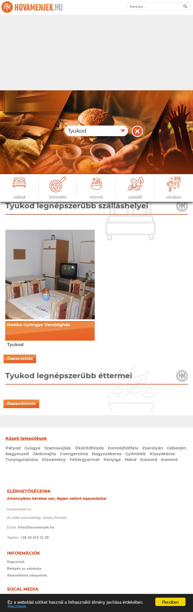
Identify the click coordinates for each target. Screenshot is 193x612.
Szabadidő (135, 197)
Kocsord (148, 460)
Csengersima (74, 454)
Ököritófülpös (89, 448)
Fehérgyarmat (85, 460)
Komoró (169, 460)
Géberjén (176, 448)
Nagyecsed (17, 454)
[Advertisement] (96, 52)
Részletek (17, 606)
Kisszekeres (162, 454)
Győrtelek (135, 454)
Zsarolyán (152, 448)
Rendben (170, 602)
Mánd (130, 460)
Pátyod (13, 448)
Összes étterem (21, 404)
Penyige (112, 460)
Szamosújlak (57, 448)
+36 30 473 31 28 (35, 538)
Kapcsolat (15, 562)
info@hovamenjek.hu (36, 527)
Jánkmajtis (44, 454)
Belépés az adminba (24, 568)
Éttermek (96, 197)
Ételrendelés (58, 197)
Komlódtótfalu (123, 448)
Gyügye (32, 448)
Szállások (19, 197)
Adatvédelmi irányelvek (27, 575)
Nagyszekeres (107, 454)
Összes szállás (20, 359)
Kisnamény (54, 460)
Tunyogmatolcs (22, 460)
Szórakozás (173, 197)
